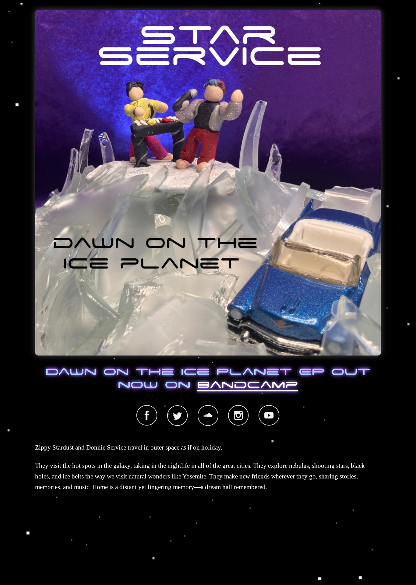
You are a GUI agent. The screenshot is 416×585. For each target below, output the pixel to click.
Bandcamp (247, 383)
